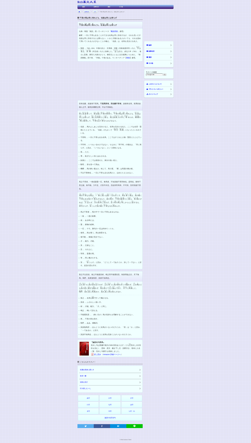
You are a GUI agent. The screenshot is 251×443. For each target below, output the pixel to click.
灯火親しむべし (85, 388)
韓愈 (128, 58)
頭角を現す (84, 382)
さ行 (95, 11)
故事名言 (96, 6)
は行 (131, 404)
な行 (110, 404)
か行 (110, 398)
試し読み (97, 354)
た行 (88, 404)
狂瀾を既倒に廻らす (87, 370)
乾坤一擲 (83, 376)
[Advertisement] (110, 80)
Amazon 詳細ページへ (112, 354)
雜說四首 (114, 31)
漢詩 (109, 6)
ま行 (88, 411)
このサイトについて (155, 84)
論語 (83, 6)
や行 (110, 411)
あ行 (88, 398)
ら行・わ (132, 411)
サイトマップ (153, 94)
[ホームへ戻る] (86, 2)
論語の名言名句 (110, 418)
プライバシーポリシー (156, 89)
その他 (121, 6)
